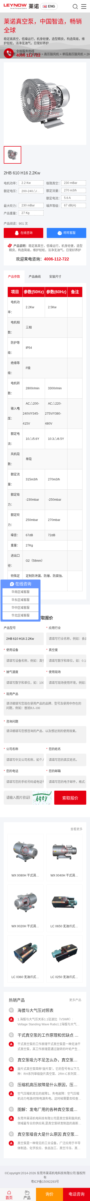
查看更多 (76, 829)
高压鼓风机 (51, 54)
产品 (27, 1198)
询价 (50, 1194)
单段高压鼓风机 (72, 54)
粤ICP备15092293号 (45, 1181)
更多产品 (75, 1000)
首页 (23, 54)
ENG (51, 6)
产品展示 (35, 54)
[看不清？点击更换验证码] (42, 798)
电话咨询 (76, 1194)
